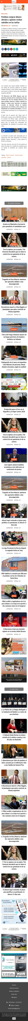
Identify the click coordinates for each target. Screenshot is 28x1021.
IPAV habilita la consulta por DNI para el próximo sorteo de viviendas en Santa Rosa (14, 575)
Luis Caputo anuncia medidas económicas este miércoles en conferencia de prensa (14, 467)
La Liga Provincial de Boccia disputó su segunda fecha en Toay (14, 549)
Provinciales (14, 404)
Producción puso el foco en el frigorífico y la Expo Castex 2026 (14, 410)
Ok (14, 1018)
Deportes (14, 623)
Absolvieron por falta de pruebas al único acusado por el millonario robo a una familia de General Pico (14, 762)
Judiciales (14, 515)
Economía (14, 459)
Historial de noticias (14, 988)
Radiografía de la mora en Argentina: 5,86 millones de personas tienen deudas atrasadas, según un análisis (14, 364)
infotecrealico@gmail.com (14, 1008)
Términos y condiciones (14, 991)
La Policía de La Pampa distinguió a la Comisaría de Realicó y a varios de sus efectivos (14, 711)
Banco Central (10, 155)
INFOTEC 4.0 (6, 26)
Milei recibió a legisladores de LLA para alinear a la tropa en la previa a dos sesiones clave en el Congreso (14, 603)
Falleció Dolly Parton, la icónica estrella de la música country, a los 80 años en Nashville (14, 737)
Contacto (14, 985)
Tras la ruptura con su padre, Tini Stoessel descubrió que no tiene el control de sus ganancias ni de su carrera (14, 253)
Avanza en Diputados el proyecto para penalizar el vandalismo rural (14, 225)
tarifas (9, 157)
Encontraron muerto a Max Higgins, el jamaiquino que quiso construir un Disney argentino (14, 309)
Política (14, 596)
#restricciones (19, 155)
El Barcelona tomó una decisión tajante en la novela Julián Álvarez (14, 630)
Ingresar (15, 997)
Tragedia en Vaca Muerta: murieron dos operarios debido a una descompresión (14, 281)
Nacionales (4, 13)
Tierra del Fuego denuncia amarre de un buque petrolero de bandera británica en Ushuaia (14, 336)
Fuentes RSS (14, 994)
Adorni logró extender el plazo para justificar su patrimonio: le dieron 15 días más (14, 522)
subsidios (3, 157)
